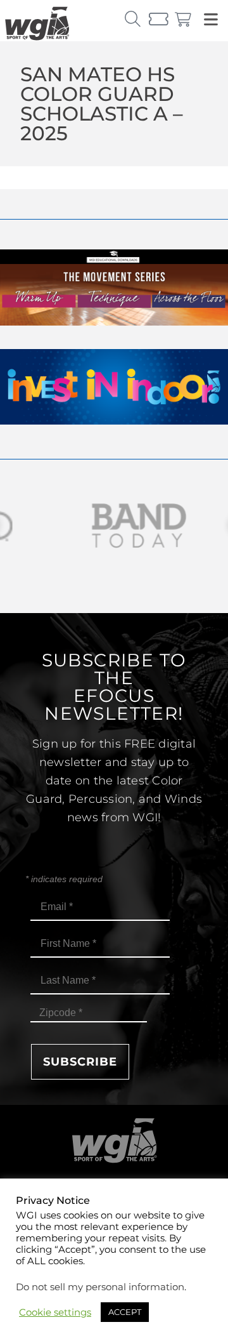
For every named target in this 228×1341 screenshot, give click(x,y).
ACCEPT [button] (124, 1312)
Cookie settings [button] (55, 1312)
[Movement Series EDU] (114, 322)
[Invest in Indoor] (114, 421)
